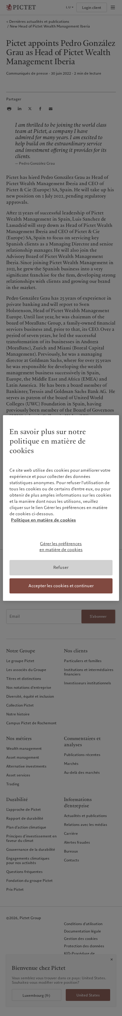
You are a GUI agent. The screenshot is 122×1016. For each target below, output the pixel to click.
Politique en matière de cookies (43, 520)
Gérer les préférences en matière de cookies (61, 547)
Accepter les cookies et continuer (61, 586)
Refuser (60, 567)
